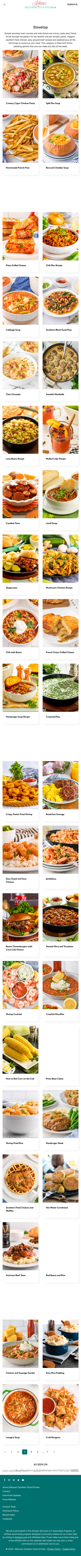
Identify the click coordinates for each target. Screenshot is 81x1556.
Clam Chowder (13, 394)
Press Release (9, 1499)
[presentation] (20, 74)
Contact (6, 1491)
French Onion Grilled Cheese (60, 652)
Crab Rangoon (53, 1437)
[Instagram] (9, 1480)
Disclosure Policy (11, 1511)
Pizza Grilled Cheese (16, 265)
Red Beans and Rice (55, 1275)
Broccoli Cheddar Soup (57, 167)
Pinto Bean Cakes (54, 1078)
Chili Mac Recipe (54, 265)
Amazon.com (21, 1537)
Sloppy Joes (11, 587)
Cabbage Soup (13, 329)
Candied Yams (13, 523)
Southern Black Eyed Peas (59, 329)
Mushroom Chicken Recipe (59, 587)
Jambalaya (51, 878)
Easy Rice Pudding (55, 1373)
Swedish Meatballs (55, 394)
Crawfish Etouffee (55, 1014)
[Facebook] (5, 1480)
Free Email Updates (12, 1495)
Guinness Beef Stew (16, 1275)
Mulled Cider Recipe (56, 458)
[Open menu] (4, 4)
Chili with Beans (14, 652)
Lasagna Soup (13, 1437)
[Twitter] (18, 1480)
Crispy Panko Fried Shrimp (19, 814)
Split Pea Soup (53, 103)
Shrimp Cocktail (14, 1014)
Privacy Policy (54, 1549)
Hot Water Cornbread (57, 1207)
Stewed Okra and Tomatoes (59, 946)
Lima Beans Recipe (15, 458)
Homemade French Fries (18, 167)
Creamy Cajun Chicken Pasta (20, 103)
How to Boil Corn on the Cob (20, 1078)
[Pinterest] (14, 1480)
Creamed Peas (53, 716)
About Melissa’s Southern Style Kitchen (21, 1487)
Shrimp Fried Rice (14, 1143)
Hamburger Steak (54, 1143)
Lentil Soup (51, 523)
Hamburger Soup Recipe (18, 716)
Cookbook (7, 1519)
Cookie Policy (68, 1549)
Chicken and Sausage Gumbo (20, 1373)
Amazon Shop (9, 1506)
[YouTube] (23, 1480)
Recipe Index (9, 1515)
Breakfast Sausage (55, 814)
